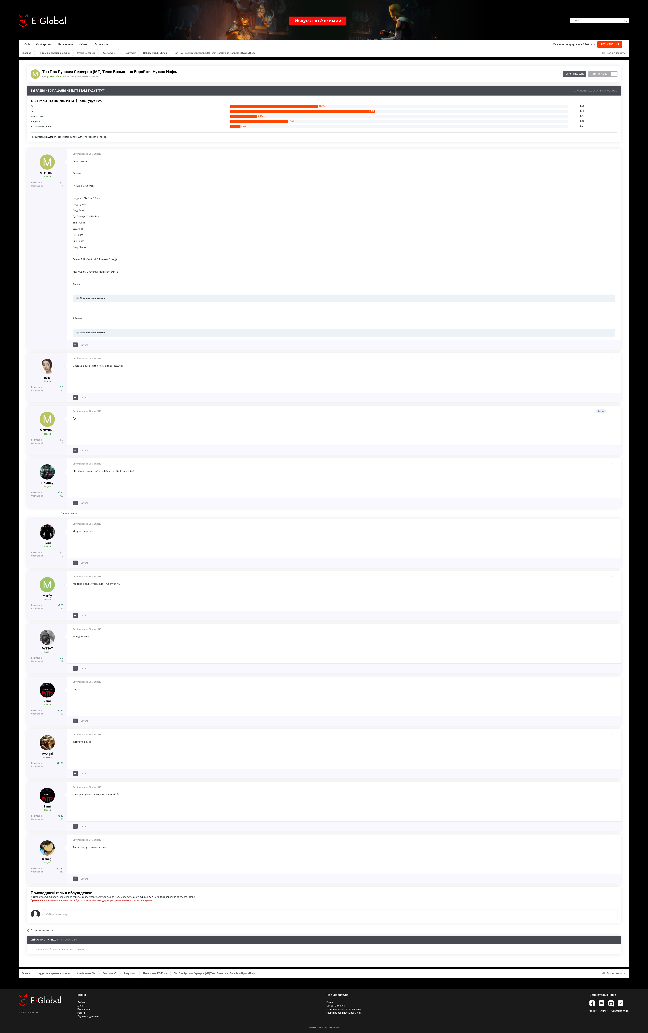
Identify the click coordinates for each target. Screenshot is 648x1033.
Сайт (27, 44)
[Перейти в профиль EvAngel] (47, 742)
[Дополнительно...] (612, 154)
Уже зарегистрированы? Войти (573, 44)
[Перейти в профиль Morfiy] (47, 584)
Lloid (47, 543)
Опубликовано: (87, 154)
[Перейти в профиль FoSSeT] (47, 637)
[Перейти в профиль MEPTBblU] (35, 74)
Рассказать (576, 74)
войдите (48, 137)
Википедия (83, 1009)
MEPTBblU (47, 173)
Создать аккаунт (336, 1005)
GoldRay (47, 483)
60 (61, 605)
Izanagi (47, 859)
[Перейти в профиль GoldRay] (47, 472)
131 (61, 763)
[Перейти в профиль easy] (47, 366)
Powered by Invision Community (324, 1027)
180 (61, 868)
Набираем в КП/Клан (87, 76)
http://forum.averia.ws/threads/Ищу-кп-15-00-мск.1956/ (103, 471)
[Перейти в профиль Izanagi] (47, 848)
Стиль (603, 1011)
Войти (330, 1002)
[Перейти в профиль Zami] (47, 690)
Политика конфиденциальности (344, 1012)
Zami (47, 701)
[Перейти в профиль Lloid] (47, 532)
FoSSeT (47, 648)
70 (61, 492)
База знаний (65, 44)
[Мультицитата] (75, 344)
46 (583, 111)
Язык (592, 1011)
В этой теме (611, 20)
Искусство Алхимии (317, 20)
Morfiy (47, 596)
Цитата (84, 345)
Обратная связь (620, 1011)
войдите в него (150, 897)
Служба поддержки (88, 1016)
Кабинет (84, 44)
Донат (81, 1005)
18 (583, 121)
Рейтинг (82, 1012)
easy (47, 377)
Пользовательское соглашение (344, 1009)
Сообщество (44, 44)
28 (583, 106)
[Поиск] (625, 20)
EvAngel (47, 754)
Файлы (81, 1002)
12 (61, 710)
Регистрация (610, 44)
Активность (101, 44)
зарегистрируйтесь (68, 137)
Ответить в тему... (59, 914)
